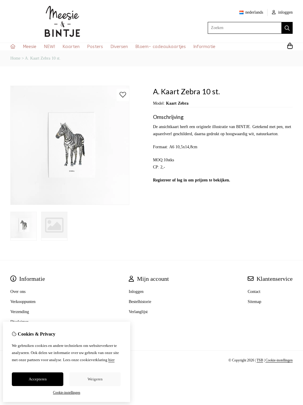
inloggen (285, 12)
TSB (260, 360)
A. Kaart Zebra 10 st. (43, 58)
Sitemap (254, 301)
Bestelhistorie (140, 301)
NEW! (49, 46)
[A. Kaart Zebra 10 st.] (69, 203)
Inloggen (136, 291)
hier (111, 360)
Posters (95, 46)
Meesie (29, 46)
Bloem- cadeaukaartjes (160, 46)
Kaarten (71, 46)
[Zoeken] (287, 28)
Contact (254, 291)
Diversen (119, 46)
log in (182, 180)
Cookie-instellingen (279, 360)
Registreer (162, 180)
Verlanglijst (138, 312)
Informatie (204, 46)
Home (15, 58)
